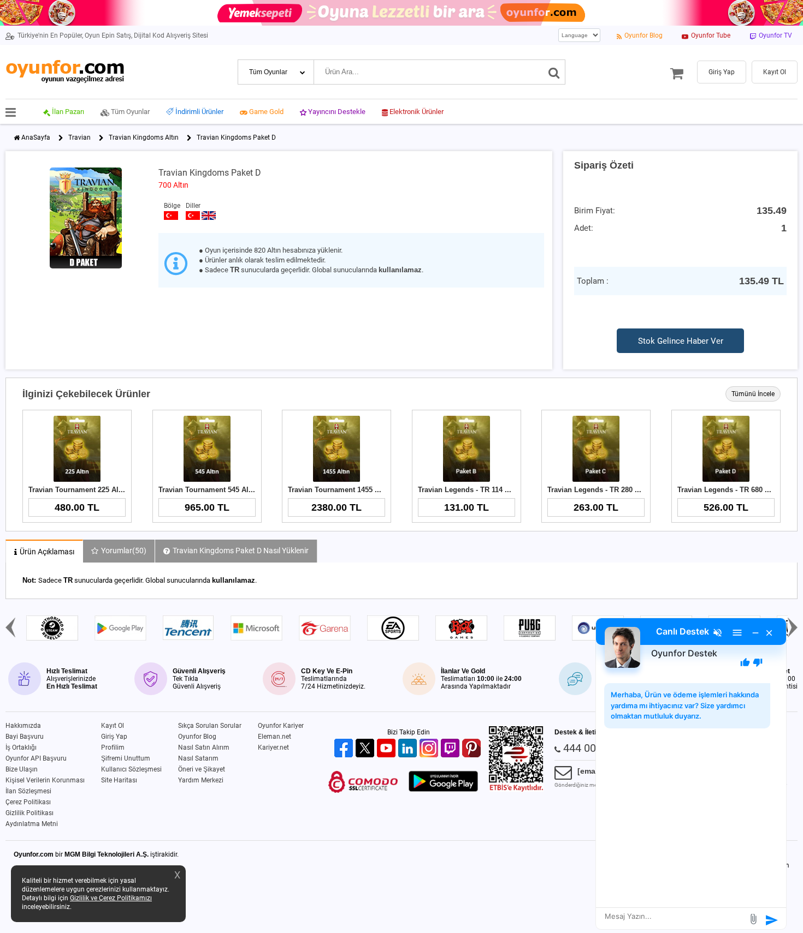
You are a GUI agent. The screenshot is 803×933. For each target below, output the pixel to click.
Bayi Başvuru (24, 736)
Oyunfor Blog (197, 736)
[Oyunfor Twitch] (451, 749)
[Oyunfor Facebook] (345, 749)
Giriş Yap (114, 736)
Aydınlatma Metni (31, 824)
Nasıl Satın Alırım (203, 747)
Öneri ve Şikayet (201, 769)
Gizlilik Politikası (29, 813)
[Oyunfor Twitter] (366, 749)
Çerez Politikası (28, 802)
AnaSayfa (35, 137)
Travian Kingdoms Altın (144, 137)
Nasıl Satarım (198, 758)
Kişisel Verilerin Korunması (45, 780)
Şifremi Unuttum (125, 758)
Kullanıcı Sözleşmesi (131, 769)
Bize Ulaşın (21, 769)
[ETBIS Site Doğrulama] (516, 789)
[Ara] (554, 72)
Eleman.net (274, 736)
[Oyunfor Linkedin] (409, 749)
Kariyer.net (273, 747)
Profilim (113, 747)
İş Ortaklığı (21, 747)
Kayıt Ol (112, 725)
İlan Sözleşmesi (28, 791)
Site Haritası (119, 780)
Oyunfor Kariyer (281, 725)
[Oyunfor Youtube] (387, 749)
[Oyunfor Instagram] (430, 749)
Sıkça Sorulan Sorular (209, 725)
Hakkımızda (23, 725)
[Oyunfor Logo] (64, 71)
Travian (79, 137)
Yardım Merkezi (200, 780)
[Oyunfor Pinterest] (472, 749)
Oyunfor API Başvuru (36, 758)
